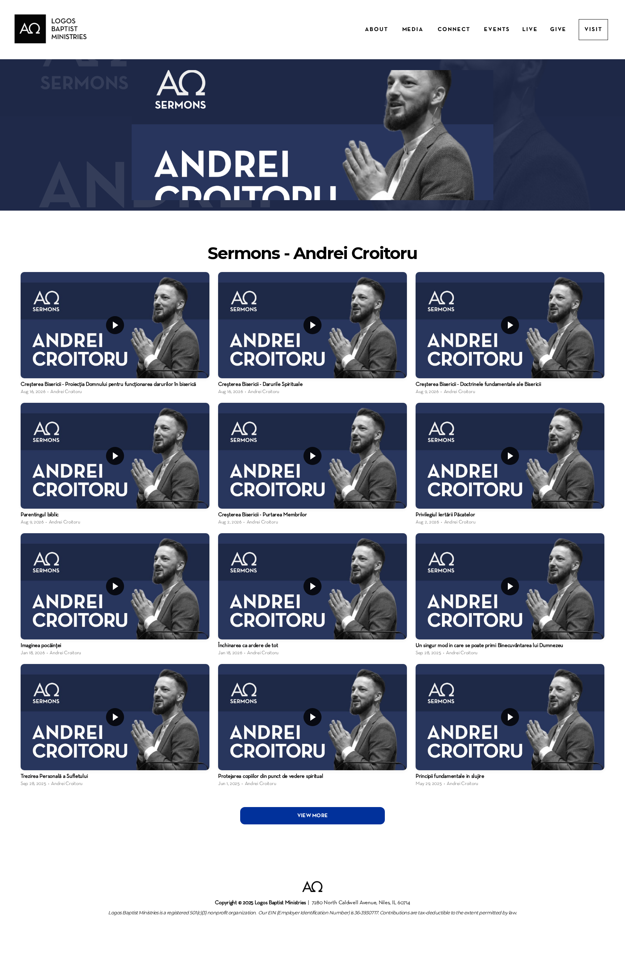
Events (497, 30)
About (377, 30)
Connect (455, 30)
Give (558, 30)
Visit (593, 30)
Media (414, 30)
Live (530, 30)
